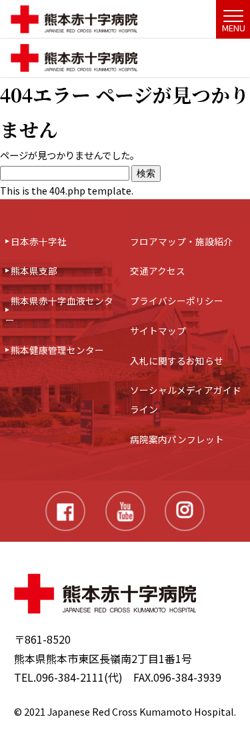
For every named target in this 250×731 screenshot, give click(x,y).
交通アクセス (157, 270)
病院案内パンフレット (177, 439)
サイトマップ (158, 330)
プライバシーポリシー (176, 300)
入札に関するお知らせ (176, 360)
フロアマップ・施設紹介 (181, 241)
